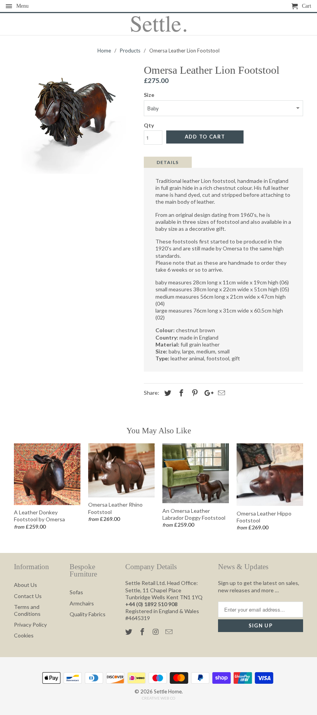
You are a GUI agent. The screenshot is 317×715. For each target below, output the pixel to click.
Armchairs (82, 603)
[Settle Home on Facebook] (143, 631)
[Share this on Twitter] (166, 393)
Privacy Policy (30, 624)
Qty (149, 125)
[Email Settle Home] (169, 631)
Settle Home (168, 691)
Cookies (24, 635)
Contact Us (28, 596)
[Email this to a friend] (220, 393)
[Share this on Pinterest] (193, 393)
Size (149, 94)
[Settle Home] (159, 24)
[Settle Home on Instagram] (156, 631)
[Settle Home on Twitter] (129, 631)
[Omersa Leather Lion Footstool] (75, 125)
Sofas (76, 592)
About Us (25, 584)
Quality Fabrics (88, 614)
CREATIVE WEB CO (158, 698)
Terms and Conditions (27, 610)
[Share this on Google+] (207, 393)
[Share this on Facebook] (180, 393)
